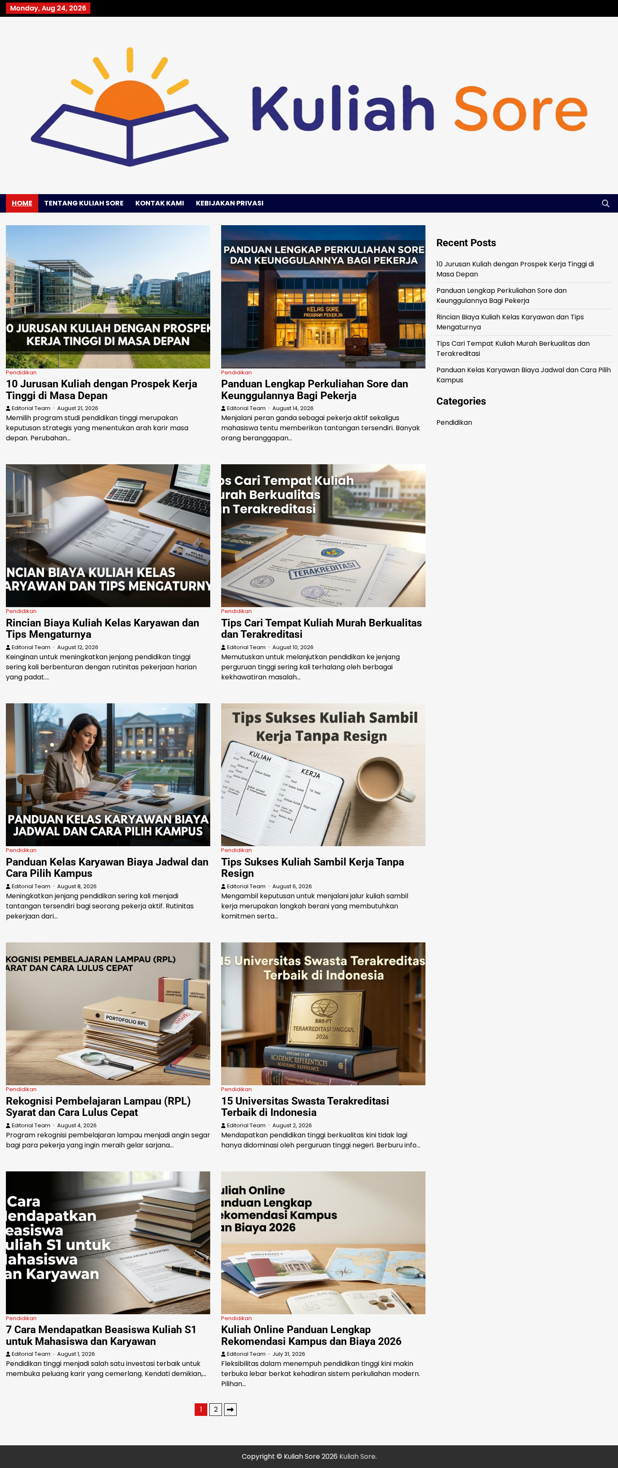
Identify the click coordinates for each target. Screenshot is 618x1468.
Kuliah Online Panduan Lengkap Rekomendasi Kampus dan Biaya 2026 (311, 1335)
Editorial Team (31, 408)
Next (230, 1409)
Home (22, 203)
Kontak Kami (159, 203)
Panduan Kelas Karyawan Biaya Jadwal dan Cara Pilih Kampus (107, 868)
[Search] (606, 203)
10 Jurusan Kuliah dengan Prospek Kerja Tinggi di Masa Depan (101, 390)
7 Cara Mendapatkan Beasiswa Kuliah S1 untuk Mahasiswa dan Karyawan (101, 1335)
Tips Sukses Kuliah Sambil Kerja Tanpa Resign (312, 868)
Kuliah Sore (357, 1456)
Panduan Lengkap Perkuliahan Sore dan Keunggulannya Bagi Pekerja (314, 390)
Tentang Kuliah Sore (84, 203)
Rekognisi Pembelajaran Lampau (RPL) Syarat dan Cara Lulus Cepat (98, 1107)
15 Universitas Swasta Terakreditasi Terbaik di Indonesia (305, 1107)
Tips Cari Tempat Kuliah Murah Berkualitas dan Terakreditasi (321, 629)
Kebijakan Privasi (230, 203)
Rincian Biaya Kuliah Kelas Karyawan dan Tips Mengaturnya (102, 629)
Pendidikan (21, 372)
